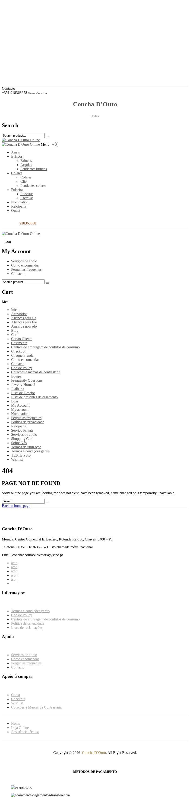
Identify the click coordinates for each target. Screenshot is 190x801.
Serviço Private (22, 430)
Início (15, 310)
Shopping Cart (21, 439)
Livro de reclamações (26, 627)
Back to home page (16, 506)
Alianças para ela (23, 318)
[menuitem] (15, 152)
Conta (19, 48)
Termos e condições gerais (30, 451)
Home (15, 723)
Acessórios (19, 314)
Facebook (22, 16)
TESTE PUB (21, 455)
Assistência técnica (25, 732)
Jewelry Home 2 (23, 385)
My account (19, 409)
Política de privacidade (27, 422)
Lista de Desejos (23, 393)
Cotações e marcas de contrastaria (35, 372)
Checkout (22, 52)
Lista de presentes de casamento (34, 397)
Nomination (19, 414)
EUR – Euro (24, 29)
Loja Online (20, 728)
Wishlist (20, 56)
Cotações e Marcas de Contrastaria (40, 61)
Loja (14, 401)
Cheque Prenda (22, 355)
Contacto (17, 274)
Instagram (22, 21)
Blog (14, 330)
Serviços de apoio (24, 261)
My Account (20, 405)
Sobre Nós (19, 443)
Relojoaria (18, 426)
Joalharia (17, 389)
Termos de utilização (26, 447)
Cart (14, 335)
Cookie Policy (21, 368)
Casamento (19, 343)
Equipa (16, 376)
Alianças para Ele (24, 322)
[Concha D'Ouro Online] (21, 140)
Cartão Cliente (21, 339)
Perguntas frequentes (26, 269)
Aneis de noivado (24, 326)
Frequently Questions (26, 380)
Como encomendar (25, 265)
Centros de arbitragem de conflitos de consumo (45, 347)
